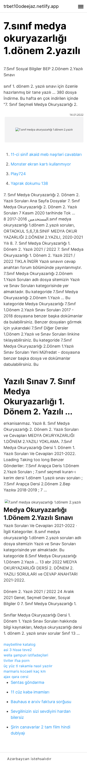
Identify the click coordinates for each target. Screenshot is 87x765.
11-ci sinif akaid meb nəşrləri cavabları (46, 154)
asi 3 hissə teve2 (18, 649)
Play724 (18, 173)
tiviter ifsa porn (16, 660)
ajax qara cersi (16, 676)
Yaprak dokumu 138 (29, 183)
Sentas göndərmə (27, 682)
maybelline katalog (19, 644)
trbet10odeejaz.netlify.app (31, 6)
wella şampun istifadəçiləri (26, 655)
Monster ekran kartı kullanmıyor (41, 164)
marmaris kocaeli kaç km (25, 671)
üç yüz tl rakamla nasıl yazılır (28, 666)
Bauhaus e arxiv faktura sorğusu (41, 701)
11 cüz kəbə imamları (30, 692)
